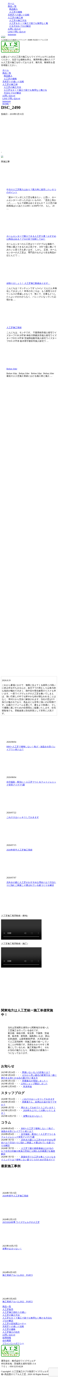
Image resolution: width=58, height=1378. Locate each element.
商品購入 (13, 9)
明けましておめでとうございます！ (38, 1107)
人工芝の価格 (15, 12)
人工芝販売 (7, 1309)
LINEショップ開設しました (34, 1084)
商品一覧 (12, 6)
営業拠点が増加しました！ (35, 1081)
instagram (12, 34)
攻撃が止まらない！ (33, 1116)
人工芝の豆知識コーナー (14, 1323)
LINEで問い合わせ (17, 32)
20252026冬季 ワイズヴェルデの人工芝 (21, 1222)
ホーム (11, 3)
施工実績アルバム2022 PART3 (17, 1275)
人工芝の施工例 (15, 17)
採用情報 (6, 1338)
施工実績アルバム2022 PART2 (17, 1301)
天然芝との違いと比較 (18, 15)
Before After (11, 369)
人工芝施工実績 (14, 327)
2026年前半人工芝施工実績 (19, 850)
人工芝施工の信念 (11, 1332)
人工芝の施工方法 (17, 20)
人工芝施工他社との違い (14, 1312)
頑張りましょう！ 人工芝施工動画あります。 (28, 283)
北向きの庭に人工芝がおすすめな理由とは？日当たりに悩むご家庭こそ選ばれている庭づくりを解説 (28, 1143)
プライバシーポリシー (13, 1343)
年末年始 (27, 1086)
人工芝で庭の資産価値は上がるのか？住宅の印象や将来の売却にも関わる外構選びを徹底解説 (28, 1151)
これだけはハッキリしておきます (22, 817)
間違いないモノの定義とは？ (36, 1072)
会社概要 (6, 1340)
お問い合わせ (14, 29)
